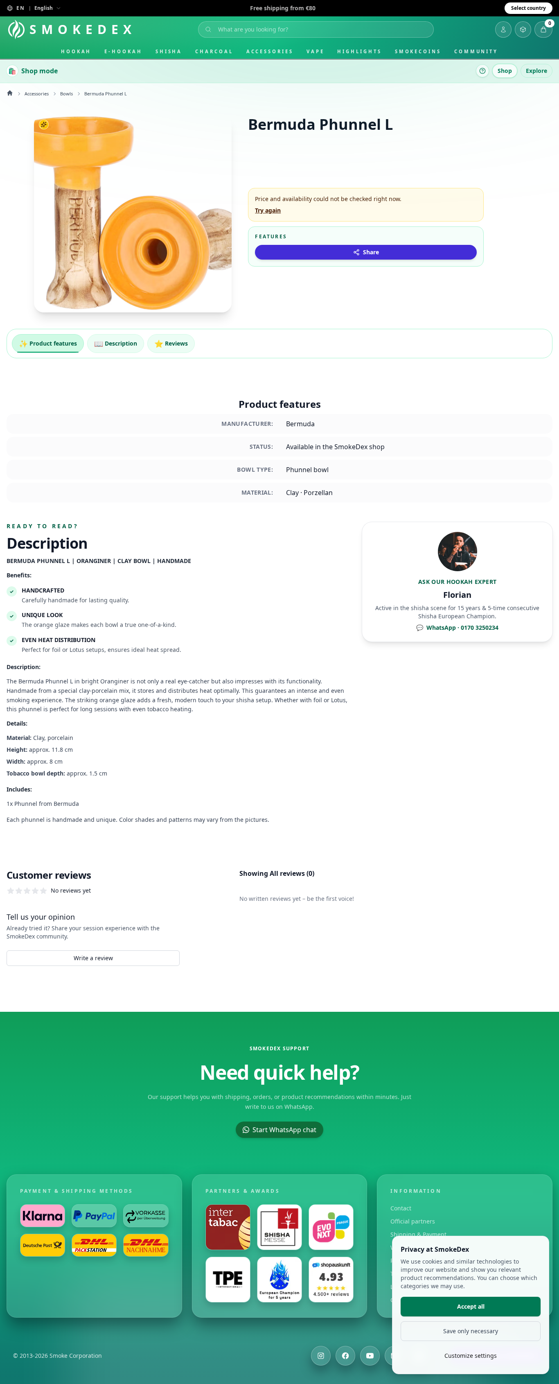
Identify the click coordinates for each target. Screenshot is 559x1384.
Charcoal (214, 51)
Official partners (412, 1221)
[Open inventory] (523, 29)
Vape (316, 51)
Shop (505, 71)
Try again (268, 210)
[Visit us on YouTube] (370, 1356)
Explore (536, 71)
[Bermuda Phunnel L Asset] (133, 213)
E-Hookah (123, 51)
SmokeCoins (418, 51)
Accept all (471, 1306)
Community (476, 51)
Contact (400, 1208)
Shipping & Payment (418, 1234)
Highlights (359, 51)
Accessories (269, 51)
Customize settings (470, 1355)
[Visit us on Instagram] (321, 1356)
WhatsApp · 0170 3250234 (457, 627)
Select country (528, 8)
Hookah (76, 51)
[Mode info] (482, 70)
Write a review (93, 958)
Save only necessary (470, 1331)
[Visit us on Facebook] (345, 1356)
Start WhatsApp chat (284, 1129)
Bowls (66, 93)
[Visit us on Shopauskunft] (331, 1279)
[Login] (503, 29)
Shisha (169, 51)
